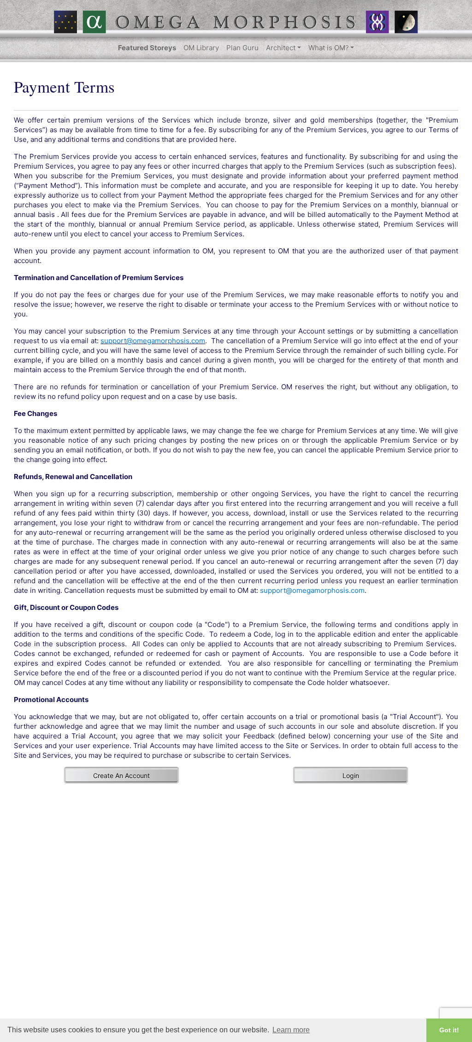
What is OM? (328, 47)
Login (350, 775)
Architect (280, 47)
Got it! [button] (449, 1030)
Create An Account (121, 775)
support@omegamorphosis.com (152, 340)
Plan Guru (242, 47)
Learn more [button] (291, 1030)
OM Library (201, 47)
